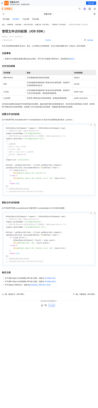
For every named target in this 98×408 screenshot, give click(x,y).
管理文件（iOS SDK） (59, 24)
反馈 (52, 305)
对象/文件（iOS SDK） (42, 24)
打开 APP (91, 3)
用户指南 (6, 19)
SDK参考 (18, 24)
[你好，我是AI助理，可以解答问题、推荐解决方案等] (84, 8)
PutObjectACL (50, 278)
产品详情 (48, 40)
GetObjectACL (50, 281)
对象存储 (10, 24)
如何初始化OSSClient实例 (39, 285)
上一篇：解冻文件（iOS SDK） (13, 294)
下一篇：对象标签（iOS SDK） (84, 294)
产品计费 (25, 19)
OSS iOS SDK (28, 24)
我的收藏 (90, 40)
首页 (3, 25)
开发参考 (16, 19)
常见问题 (35, 19)
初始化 (71, 58)
